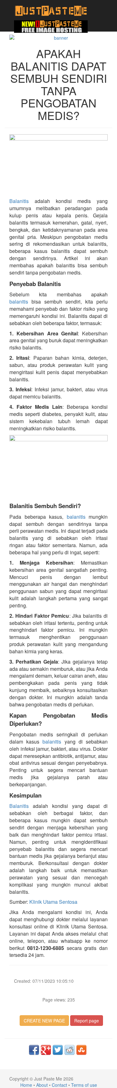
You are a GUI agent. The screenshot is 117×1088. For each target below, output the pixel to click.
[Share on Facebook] (34, 1050)
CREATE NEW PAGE (44, 1020)
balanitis (18, 301)
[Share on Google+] (46, 1050)
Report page (86, 1020)
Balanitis (19, 201)
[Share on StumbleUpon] (81, 1050)
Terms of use (84, 1085)
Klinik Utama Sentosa (53, 901)
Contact (59, 1085)
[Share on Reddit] (70, 1050)
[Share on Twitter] (58, 1050)
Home (26, 1085)
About (42, 1085)
